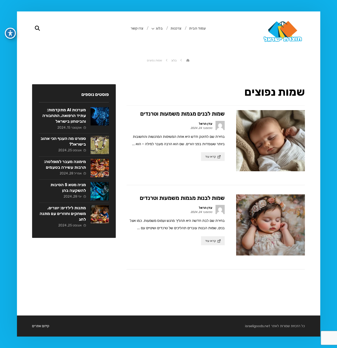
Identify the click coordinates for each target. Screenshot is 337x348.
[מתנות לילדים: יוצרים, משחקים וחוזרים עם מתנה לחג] (100, 214)
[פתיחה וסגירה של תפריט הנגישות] (10, 33)
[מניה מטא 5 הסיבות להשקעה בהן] (100, 191)
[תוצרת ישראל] (188, 60)
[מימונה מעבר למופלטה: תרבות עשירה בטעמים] (100, 168)
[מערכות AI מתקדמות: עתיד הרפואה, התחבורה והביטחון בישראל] (100, 116)
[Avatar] (220, 125)
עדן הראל (205, 123)
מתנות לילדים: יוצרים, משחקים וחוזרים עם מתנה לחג (63, 213)
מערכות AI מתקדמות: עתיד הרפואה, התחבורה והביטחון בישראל (64, 115)
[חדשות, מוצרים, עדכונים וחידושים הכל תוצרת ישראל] (282, 34)
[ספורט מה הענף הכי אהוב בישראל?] (100, 145)
